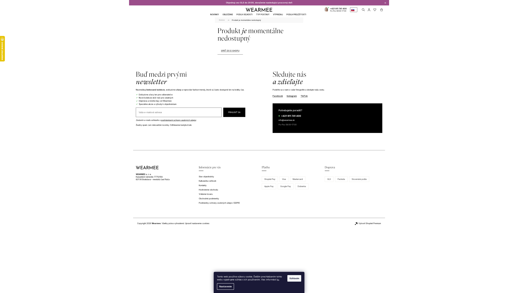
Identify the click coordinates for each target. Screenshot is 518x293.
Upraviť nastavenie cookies (197, 223)
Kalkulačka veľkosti (207, 181)
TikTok (304, 96)
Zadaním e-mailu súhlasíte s (166, 120)
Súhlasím (294, 278)
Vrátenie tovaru (206, 194)
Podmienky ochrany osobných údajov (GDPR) (219, 203)
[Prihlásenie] (369, 10)
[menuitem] (214, 14)
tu (278, 279)
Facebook (278, 96)
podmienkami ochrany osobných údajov (178, 120)
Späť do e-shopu (230, 50)
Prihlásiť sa (234, 112)
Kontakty (203, 185)
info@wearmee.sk (287, 120)
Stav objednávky (206, 176)
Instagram (292, 96)
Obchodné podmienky (209, 198)
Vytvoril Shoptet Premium (369, 223)
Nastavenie (225, 286)
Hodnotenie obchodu (208, 190)
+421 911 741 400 (338, 8)
